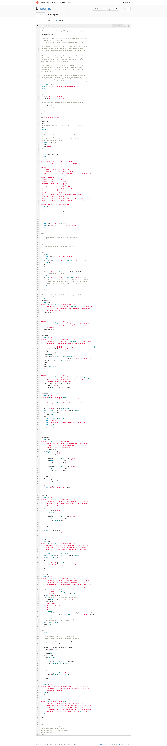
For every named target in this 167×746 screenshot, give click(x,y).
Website (120, 744)
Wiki (67, 15)
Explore (62, 2)
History (115, 26)
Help (69, 2)
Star (112, 9)
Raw (120, 26)
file (49, 8)
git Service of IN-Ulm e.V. (49, 2)
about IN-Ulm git (103, 744)
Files (41, 15)
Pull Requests (54, 15)
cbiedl (43, 8)
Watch (99, 9)
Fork (124, 9)
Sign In (127, 2)
